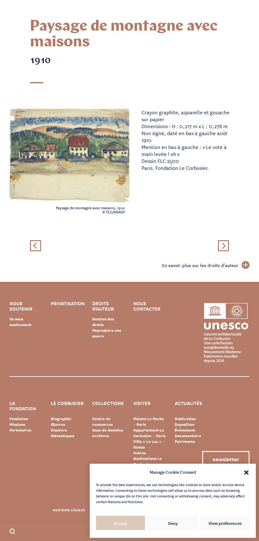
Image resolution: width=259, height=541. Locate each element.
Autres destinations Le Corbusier (147, 458)
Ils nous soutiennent (20, 321)
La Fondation (22, 406)
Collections (108, 404)
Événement (185, 430)
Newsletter (226, 459)
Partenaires (20, 430)
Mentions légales (69, 510)
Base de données (107, 430)
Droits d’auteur (103, 306)
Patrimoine (185, 441)
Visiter (142, 404)
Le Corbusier (67, 404)
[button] (246, 472)
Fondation (18, 418)
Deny (173, 523)
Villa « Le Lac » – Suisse (149, 444)
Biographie (61, 418)
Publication (185, 418)
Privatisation (68, 304)
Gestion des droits (103, 321)
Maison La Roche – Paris (148, 421)
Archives (100, 435)
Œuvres (58, 424)
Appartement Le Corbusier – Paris (149, 432)
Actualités (188, 404)
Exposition (184, 424)
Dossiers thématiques (62, 432)
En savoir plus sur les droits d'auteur (200, 265)
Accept (120, 523)
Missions (17, 424)
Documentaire (188, 435)
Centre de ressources (102, 421)
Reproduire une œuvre (106, 333)
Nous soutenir (21, 306)
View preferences (225, 523)
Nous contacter (146, 306)
